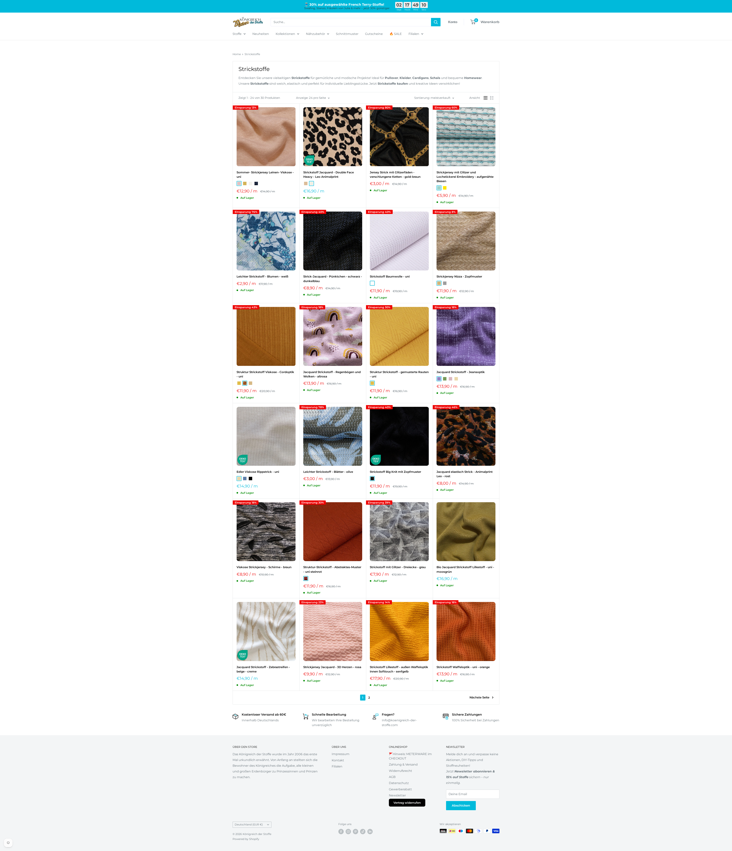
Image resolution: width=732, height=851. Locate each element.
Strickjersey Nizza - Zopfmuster (459, 276)
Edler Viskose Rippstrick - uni (258, 472)
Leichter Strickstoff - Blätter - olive (328, 472)
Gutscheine (374, 34)
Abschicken (461, 805)
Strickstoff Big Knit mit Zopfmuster (395, 472)
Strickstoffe (252, 54)
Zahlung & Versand (403, 764)
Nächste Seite (479, 697)
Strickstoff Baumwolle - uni (390, 276)
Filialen (414, 34)
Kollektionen (285, 34)
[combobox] (351, 22)
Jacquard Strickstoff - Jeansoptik (461, 372)
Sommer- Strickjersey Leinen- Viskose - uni (265, 175)
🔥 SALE (395, 34)
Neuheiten (260, 34)
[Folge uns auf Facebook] (341, 831)
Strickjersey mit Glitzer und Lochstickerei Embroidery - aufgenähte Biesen (465, 177)
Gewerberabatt (400, 789)
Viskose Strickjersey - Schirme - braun (264, 567)
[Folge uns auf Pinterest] (355, 831)
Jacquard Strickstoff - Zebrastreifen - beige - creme (263, 669)
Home (237, 54)
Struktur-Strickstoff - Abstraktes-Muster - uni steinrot (332, 569)
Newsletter (397, 795)
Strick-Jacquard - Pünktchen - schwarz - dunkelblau (332, 279)
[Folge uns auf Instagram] (348, 831)
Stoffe (237, 34)
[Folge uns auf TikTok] (362, 831)
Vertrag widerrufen (407, 802)
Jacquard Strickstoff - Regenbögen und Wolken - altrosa (332, 374)
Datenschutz (399, 783)
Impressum (340, 754)
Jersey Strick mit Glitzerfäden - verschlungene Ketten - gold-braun (395, 175)
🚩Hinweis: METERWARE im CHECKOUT (410, 756)
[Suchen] (436, 22)
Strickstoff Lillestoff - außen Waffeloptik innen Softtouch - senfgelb (399, 669)
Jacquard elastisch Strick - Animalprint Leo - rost (465, 474)
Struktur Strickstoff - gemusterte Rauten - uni (399, 374)
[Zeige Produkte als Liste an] (492, 98)
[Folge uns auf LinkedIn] (370, 831)
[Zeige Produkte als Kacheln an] (485, 98)
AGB (392, 777)
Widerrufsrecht (400, 771)
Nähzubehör (315, 34)
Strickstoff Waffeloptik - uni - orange (463, 667)
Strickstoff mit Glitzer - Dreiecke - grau (398, 567)
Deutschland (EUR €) (249, 824)
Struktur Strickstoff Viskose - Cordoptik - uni (265, 374)
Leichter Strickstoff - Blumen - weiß (262, 276)
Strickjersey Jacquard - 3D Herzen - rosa (332, 667)
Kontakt (338, 760)
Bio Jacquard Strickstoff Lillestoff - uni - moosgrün (465, 569)
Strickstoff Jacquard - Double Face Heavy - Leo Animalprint (328, 175)
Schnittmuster (347, 34)
